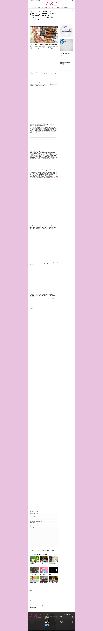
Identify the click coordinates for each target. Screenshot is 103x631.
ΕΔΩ (31, 135)
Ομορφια (39, 7)
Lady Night (58, 7)
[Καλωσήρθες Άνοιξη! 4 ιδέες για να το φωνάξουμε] (34, 559)
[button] (72, 7)
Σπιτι (49, 7)
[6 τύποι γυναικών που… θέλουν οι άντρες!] (53, 570)
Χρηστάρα (37, 308)
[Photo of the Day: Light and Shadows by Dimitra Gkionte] (47, 621)
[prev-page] (43, 585)
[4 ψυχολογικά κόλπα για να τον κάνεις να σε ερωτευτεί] (34, 570)
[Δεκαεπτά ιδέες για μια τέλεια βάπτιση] (47, 617)
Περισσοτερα (66, 7)
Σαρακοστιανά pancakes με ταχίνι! (65, 58)
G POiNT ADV (43, 630)
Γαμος (62, 7)
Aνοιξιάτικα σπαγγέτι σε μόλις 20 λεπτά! (66, 55)
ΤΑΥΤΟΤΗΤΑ (47, 630)
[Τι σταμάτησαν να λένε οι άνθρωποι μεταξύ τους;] (44, 559)
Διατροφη (53, 7)
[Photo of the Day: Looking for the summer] (47, 625)
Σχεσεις (46, 7)
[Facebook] (71, 0)
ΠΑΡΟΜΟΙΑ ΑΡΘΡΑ (33, 554)
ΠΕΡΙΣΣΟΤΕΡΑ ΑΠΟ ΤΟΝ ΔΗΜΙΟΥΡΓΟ (42, 554)
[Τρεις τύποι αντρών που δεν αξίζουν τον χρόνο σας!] (44, 570)
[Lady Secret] (51, 4)
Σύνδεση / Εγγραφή (38, 0)
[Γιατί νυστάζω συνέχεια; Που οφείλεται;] (44, 579)
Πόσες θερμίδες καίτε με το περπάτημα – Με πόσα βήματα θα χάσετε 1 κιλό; (34, 583)
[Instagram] (72, 0)
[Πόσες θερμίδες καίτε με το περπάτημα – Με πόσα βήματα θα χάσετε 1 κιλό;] (34, 579)
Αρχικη (35, 7)
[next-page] (44, 585)
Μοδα (42, 7)
